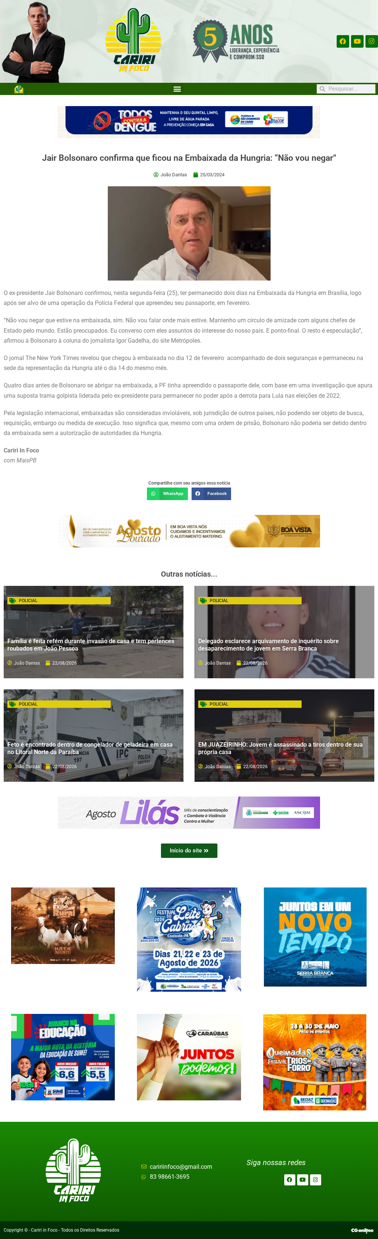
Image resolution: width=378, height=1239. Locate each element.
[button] (177, 89)
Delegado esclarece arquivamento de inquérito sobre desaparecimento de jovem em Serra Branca (268, 645)
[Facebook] (343, 41)
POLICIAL (28, 600)
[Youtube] (357, 41)
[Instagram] (371, 41)
